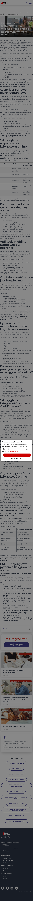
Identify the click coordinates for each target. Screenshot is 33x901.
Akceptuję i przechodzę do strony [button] (17, 455)
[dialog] (16, 450)
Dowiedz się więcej (14, 451)
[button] (16, 459)
